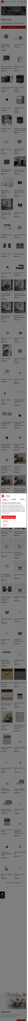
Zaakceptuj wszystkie (8, 517)
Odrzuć (5, 525)
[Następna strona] (17, 886)
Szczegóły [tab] (13, 499)
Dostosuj (5, 521)
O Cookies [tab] (22, 499)
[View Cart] (21, 1)
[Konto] (18, 1)
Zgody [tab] (4, 499)
